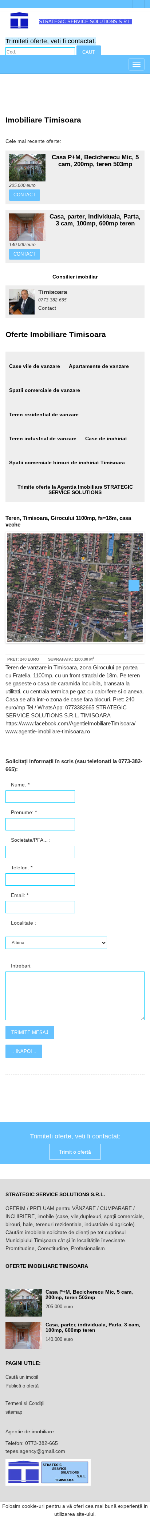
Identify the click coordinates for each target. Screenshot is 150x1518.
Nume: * (19, 785)
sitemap (13, 1412)
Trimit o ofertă (75, 1152)
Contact (24, 194)
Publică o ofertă (22, 1386)
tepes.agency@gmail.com (35, 1451)
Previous (16, 585)
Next (134, 585)
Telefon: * (20, 867)
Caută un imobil (21, 1377)
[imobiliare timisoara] (22, 302)
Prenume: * (23, 812)
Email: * (18, 895)
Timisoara (52, 292)
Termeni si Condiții (24, 1403)
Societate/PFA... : (30, 840)
